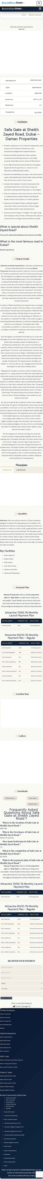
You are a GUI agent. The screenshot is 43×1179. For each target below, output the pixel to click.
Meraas (2, 1028)
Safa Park (21, 29)
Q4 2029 (38, 112)
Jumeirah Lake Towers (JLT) (12, 1123)
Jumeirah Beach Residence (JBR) (14, 1135)
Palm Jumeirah (4, 1051)
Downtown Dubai (5, 1044)
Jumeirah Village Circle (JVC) (13, 1131)
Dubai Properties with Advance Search (11, 1060)
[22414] (21, 52)
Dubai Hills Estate (5, 1040)
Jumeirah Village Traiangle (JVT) (13, 1127)
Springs (8, 1108)
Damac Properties (5, 1021)
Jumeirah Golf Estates (10, 1115)
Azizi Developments (6, 1024)
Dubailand (7, 1154)
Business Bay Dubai (10, 1139)
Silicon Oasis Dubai (9, 1162)
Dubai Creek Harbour (6, 1037)
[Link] (13, 8)
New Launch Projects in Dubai (8, 1067)
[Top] (38, 1170)
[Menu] (40, 8)
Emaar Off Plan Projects (7, 1086)
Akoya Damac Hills (9, 1158)
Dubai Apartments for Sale (8, 1076)
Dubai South (7, 1146)
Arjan (5, 1165)
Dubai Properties (5, 1017)
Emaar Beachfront (5, 1047)
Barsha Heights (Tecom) (11, 1142)
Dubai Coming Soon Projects (8, 1063)
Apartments (36, 87)
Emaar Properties (5, 1014)
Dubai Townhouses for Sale (8, 1083)
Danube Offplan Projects (7, 1090)
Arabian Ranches (11, 1104)
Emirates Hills (10, 1106)
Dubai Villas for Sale (6, 1079)
